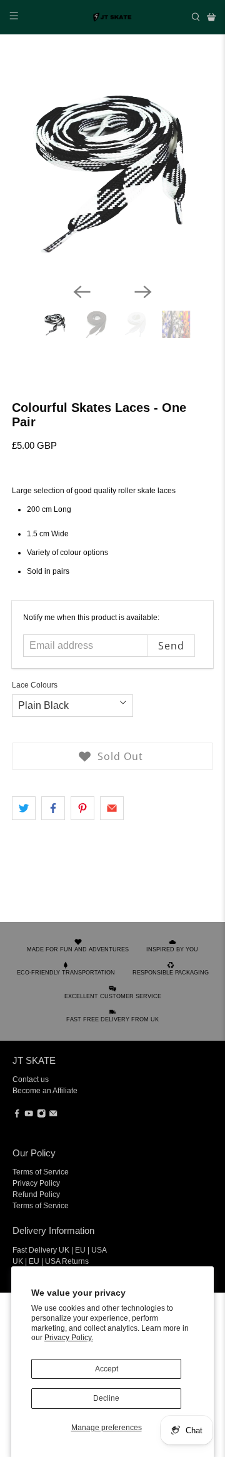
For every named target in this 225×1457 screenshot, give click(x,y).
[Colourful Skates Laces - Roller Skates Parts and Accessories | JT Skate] (112, 172)
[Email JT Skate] (53, 1115)
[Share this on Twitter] (24, 808)
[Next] (143, 292)
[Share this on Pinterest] (82, 808)
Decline (106, 1398)
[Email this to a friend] (112, 808)
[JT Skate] (112, 17)
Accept (106, 1368)
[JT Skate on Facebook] (16, 1115)
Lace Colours (35, 685)
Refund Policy (36, 1194)
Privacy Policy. (68, 1337)
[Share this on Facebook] (53, 808)
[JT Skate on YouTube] (28, 1115)
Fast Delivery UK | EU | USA (59, 1250)
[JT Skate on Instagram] (41, 1115)
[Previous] (81, 292)
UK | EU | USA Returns (50, 1261)
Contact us (30, 1079)
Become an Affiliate (45, 1090)
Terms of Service (40, 1172)
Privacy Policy (36, 1183)
